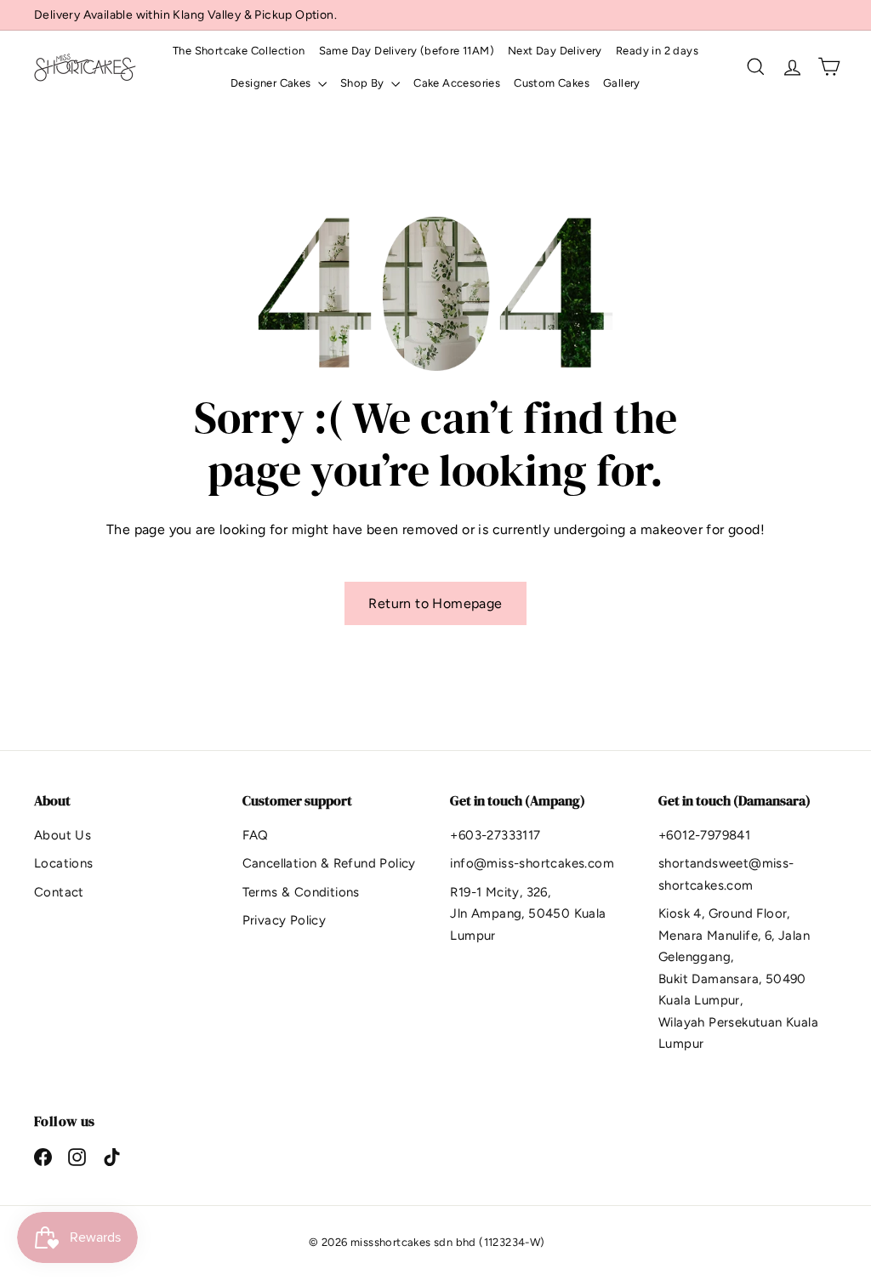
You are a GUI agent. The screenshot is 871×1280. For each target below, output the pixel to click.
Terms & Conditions (301, 892)
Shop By (363, 83)
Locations (64, 863)
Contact (59, 892)
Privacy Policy (284, 920)
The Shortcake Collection (239, 50)
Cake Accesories (456, 83)
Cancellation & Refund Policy (329, 863)
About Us (62, 835)
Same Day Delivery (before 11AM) (406, 50)
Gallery (621, 83)
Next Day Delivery (555, 50)
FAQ (255, 835)
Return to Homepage (435, 603)
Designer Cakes (272, 83)
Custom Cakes (551, 83)
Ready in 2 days (657, 50)
